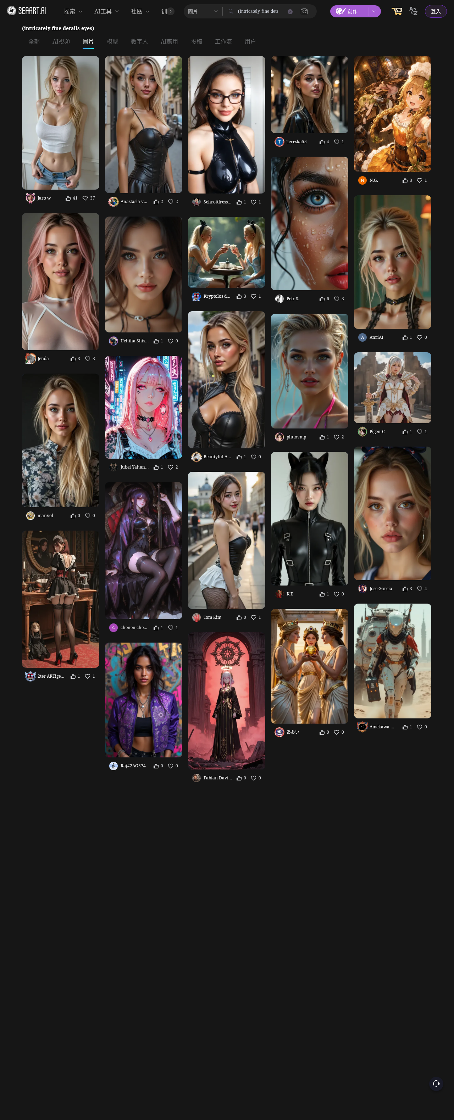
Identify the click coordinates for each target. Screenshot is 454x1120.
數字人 (139, 41)
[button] (304, 11)
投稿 (196, 41)
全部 (34, 41)
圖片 (88, 41)
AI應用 (169, 41)
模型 (112, 41)
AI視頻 (61, 41)
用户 (250, 41)
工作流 (223, 41)
